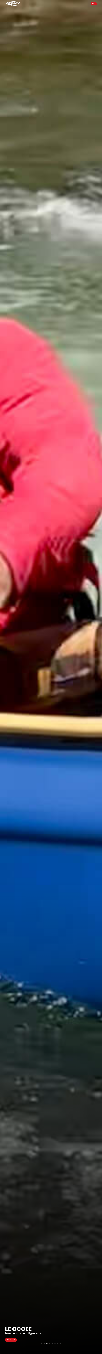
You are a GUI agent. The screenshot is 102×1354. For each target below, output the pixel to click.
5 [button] (52, 1343)
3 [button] (47, 1343)
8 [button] (60, 1343)
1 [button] (41, 1343)
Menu (93, 3)
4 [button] (49, 1343)
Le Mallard (11, 1340)
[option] (51, 677)
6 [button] (55, 1343)
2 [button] (44, 1343)
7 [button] (57, 1343)
